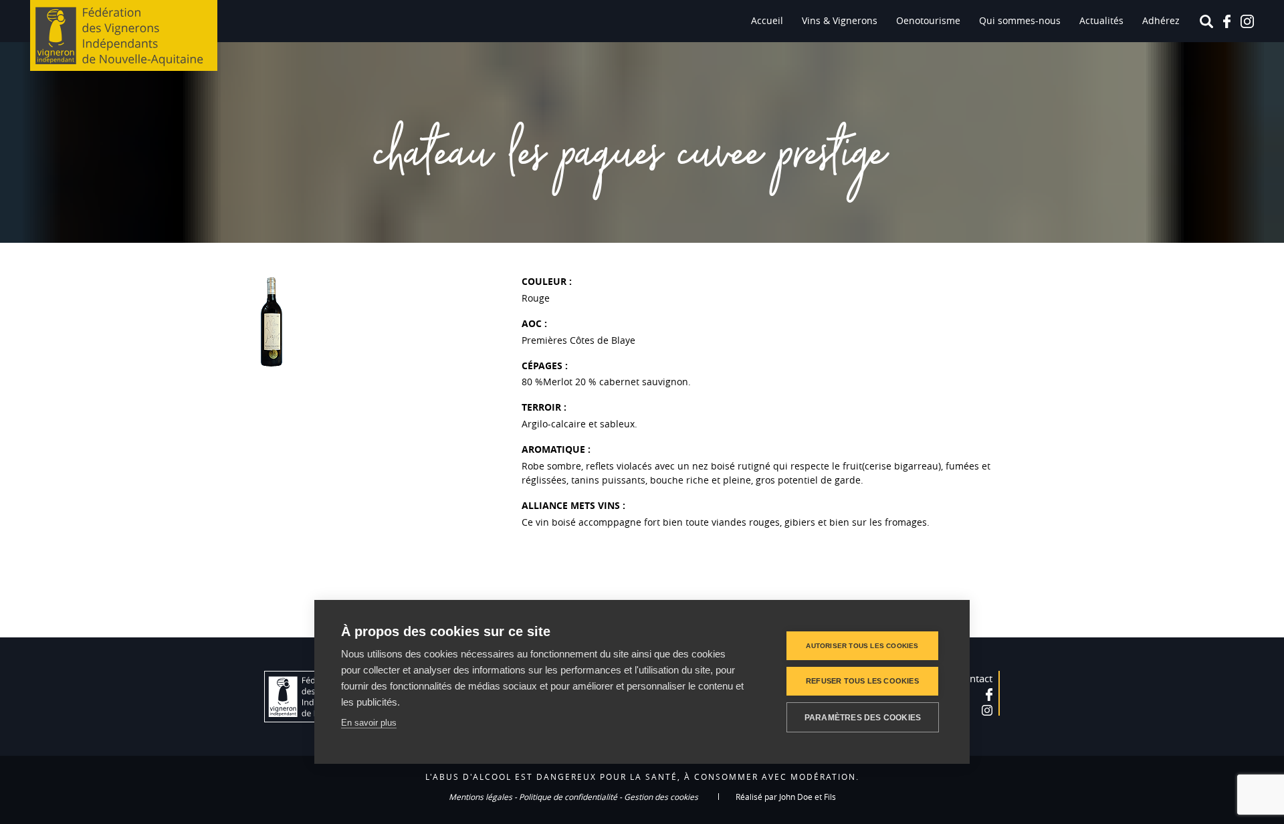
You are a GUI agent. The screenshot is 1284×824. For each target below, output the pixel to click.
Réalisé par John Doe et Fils (786, 796)
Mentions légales (480, 796)
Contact (975, 678)
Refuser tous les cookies (862, 681)
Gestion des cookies (661, 796)
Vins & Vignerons (839, 20)
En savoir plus (369, 723)
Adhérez (1161, 20)
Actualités (1101, 20)
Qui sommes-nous (1020, 20)
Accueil (767, 20)
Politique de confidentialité (568, 796)
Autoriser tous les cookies (862, 645)
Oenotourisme (928, 20)
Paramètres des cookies (863, 717)
